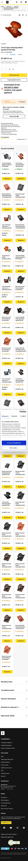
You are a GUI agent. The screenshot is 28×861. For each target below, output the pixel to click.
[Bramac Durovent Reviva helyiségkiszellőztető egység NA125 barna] (7, 588)
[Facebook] (4, 828)
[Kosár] (25, 2)
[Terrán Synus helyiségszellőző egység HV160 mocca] (20, 372)
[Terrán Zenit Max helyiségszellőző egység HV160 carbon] (20, 311)
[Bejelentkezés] (21, 2)
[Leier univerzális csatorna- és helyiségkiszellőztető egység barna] (7, 280)
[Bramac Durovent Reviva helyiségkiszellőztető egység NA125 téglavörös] (20, 526)
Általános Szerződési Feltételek (8, 834)
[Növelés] (9, 69)
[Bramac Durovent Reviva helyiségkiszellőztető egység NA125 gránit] (20, 495)
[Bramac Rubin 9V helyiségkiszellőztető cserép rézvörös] (20, 619)
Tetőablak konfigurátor (6, 742)
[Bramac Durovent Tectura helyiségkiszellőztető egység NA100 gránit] (20, 465)
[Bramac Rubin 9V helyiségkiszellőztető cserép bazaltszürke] (20, 341)
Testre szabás (13, 448)
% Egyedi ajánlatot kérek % (14, 79)
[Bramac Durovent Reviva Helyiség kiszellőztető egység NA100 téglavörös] (7, 650)
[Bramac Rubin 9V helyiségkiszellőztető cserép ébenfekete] (20, 218)
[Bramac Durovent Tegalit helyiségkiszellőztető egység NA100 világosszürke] (20, 187)
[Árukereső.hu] (14, 842)
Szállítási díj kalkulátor (6, 745)
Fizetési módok (4, 765)
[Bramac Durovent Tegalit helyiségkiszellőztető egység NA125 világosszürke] (7, 403)
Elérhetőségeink (5, 800)
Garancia (3, 776)
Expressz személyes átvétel (8, 748)
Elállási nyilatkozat (5, 762)
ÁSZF (2, 756)
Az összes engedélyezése (14, 442)
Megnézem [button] (7, 178)
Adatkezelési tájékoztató (7, 759)
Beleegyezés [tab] (5, 416)
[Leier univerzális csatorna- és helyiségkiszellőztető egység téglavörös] (7, 218)
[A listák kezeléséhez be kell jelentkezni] (20, 15)
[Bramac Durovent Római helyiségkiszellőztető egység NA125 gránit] (20, 557)
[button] (2, 2)
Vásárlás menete (5, 773)
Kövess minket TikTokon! (7, 808)
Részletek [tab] (14, 416)
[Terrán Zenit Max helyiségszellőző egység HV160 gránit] (20, 249)
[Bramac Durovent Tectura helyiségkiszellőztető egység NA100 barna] (20, 588)
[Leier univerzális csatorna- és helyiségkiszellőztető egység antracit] (7, 372)
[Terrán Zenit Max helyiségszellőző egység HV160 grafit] (7, 156)
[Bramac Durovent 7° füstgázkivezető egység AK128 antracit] (7, 465)
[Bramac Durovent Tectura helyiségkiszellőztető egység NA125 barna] (7, 619)
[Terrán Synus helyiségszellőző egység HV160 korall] (20, 156)
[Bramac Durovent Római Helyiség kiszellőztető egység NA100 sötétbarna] (7, 311)
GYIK (2, 770)
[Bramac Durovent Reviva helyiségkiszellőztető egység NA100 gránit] (7, 526)
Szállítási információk (6, 767)
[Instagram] (17, 828)
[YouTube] (11, 828)
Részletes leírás (21, 139)
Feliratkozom (5, 822)
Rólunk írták (4, 805)
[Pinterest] (24, 828)
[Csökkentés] (2, 69)
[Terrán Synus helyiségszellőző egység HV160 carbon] (7, 495)
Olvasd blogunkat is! (6, 803)
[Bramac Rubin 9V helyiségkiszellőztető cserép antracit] (20, 403)
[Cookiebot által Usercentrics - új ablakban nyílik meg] (19, 412)
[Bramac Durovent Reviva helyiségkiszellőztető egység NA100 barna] (7, 557)
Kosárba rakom (13, 75)
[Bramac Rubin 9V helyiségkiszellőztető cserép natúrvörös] (7, 187)
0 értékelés (12, 54)
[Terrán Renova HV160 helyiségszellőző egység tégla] (7, 249)
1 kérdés (20, 54)
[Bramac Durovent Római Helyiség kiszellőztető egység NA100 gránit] (20, 280)
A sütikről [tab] (23, 416)
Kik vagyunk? (4, 797)
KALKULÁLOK (13, 116)
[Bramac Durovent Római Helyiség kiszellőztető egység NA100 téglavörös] (7, 341)
